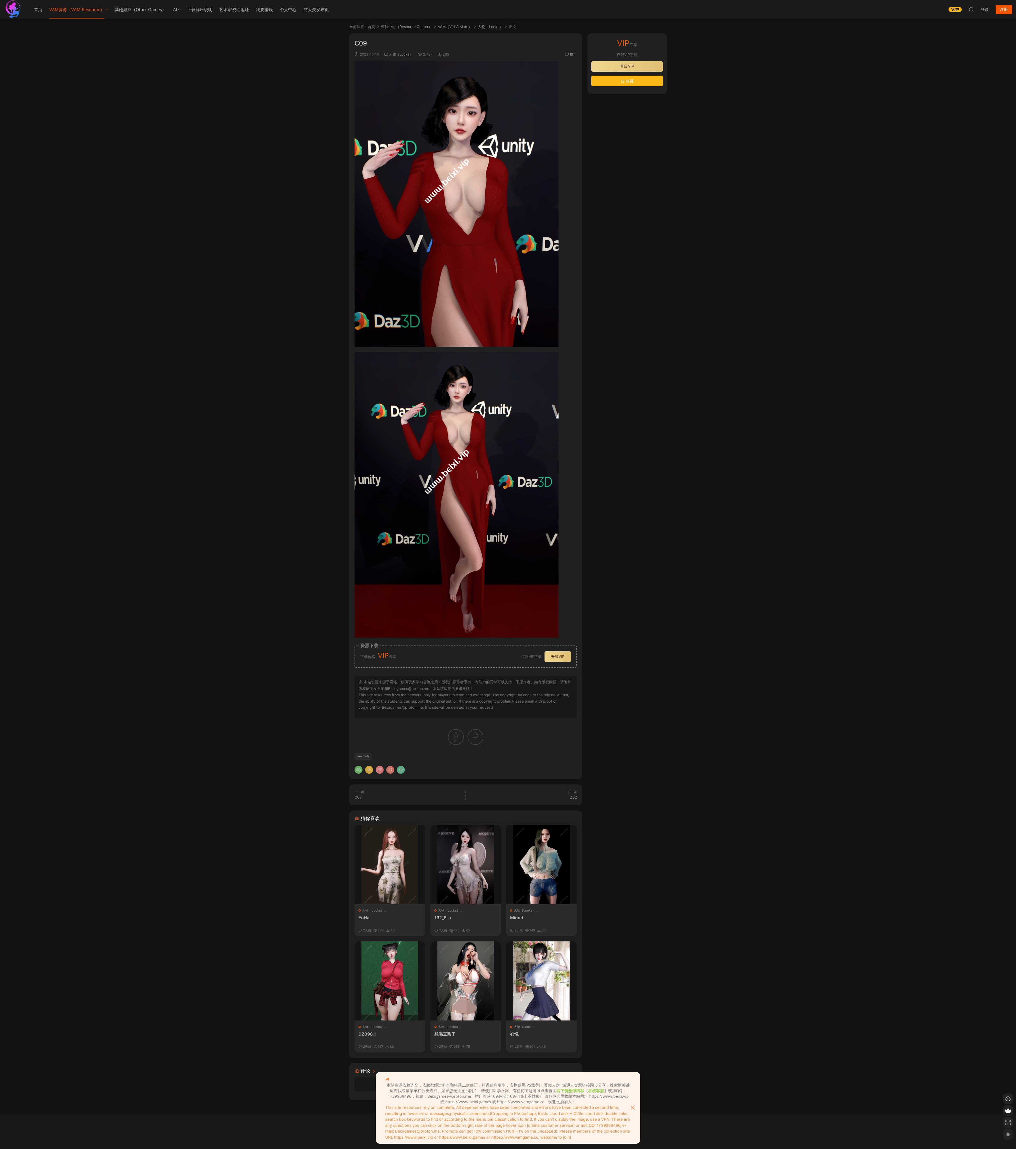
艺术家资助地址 (234, 9)
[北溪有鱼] (13, 9)
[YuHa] (390, 864)
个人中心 (288, 9)
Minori (516, 917)
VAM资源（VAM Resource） (77, 9)
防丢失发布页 (316, 9)
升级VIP (557, 656)
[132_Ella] (465, 864)
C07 (358, 797)
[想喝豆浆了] (465, 980)
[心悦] (541, 980)
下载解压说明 (199, 9)
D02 (573, 797)
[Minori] (541, 864)
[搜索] (971, 9)
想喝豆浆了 (445, 1034)
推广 (573, 54)
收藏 (629, 81)
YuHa (364, 917)
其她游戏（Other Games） (140, 9)
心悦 (514, 1034)
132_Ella (442, 917)
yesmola (363, 756)
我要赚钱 (264, 9)
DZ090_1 (367, 1034)
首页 (38, 9)
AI (175, 9)
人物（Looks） (401, 54)
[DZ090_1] (390, 980)
